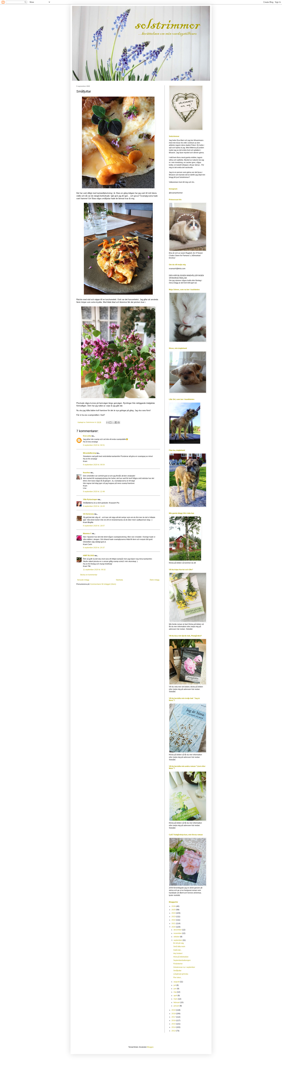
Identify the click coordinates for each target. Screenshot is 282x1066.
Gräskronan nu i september (184, 967)
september (178, 940)
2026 (174, 906)
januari (177, 1006)
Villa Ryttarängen (90, 499)
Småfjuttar (177, 971)
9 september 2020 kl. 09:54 (94, 465)
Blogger (150, 1047)
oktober (177, 937)
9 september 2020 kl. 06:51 (94, 445)
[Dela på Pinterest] (118, 422)
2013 (174, 1031)
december (178, 930)
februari (177, 1002)
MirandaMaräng (89, 453)
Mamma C (87, 533)
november (178, 933)
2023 (174, 917)
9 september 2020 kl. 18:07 (94, 526)
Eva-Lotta (87, 436)
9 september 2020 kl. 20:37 (94, 548)
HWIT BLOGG (88, 556)
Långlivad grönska (180, 974)
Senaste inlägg (83, 580)
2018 (174, 1014)
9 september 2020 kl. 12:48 (94, 492)
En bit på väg (178, 943)
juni (175, 989)
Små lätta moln (179, 947)
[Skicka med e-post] (107, 422)
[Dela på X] (113, 422)
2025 (174, 910)
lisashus (86, 473)
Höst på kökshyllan (180, 957)
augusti (177, 982)
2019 (174, 1010)
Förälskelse (178, 964)
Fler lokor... (177, 977)
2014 (174, 1027)
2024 (174, 913)
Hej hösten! (177, 953)
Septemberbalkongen (182, 960)
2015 (174, 1024)
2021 (174, 923)
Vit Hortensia (88, 514)
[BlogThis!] (110, 422)
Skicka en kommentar (88, 575)
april (176, 996)
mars (176, 999)
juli (175, 985)
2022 (174, 920)
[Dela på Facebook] (115, 422)
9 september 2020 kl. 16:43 (94, 506)
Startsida (119, 580)
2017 (174, 1017)
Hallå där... (177, 950)
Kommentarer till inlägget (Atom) (103, 584)
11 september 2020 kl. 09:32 (94, 570)
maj (175, 992)
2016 (174, 1020)
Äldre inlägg (154, 580)
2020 (174, 927)
